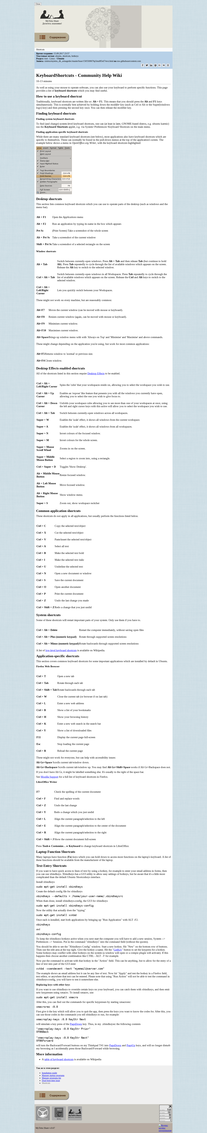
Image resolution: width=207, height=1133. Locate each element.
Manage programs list (51, 1078)
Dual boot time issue (51, 1080)
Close (38, 4)
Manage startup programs (53, 1075)
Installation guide (49, 1073)
